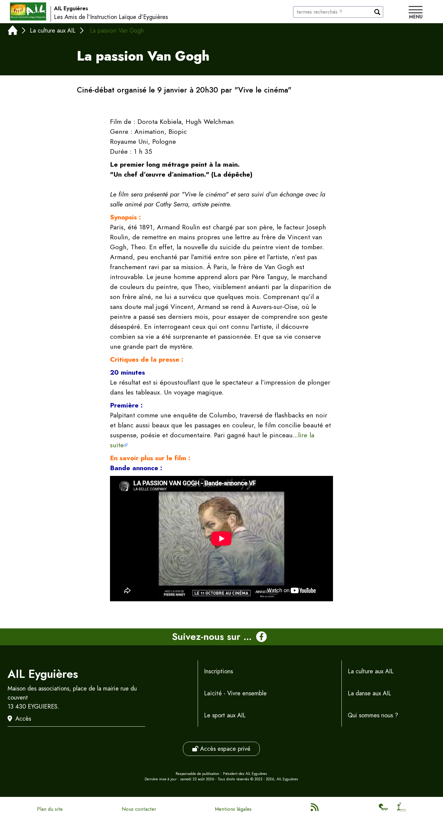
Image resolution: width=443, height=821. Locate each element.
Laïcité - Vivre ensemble (235, 693)
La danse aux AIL (369, 693)
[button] (416, 13)
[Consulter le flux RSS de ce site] (315, 809)
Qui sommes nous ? (373, 715)
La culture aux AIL (53, 30)
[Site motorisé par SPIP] (383, 809)
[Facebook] (261, 637)
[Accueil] (12, 31)
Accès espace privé (224, 748)
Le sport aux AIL (225, 715)
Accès (23, 718)
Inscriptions (218, 671)
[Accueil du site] (28, 11)
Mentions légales (233, 809)
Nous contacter (139, 809)
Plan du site (50, 809)
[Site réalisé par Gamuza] (401, 809)
